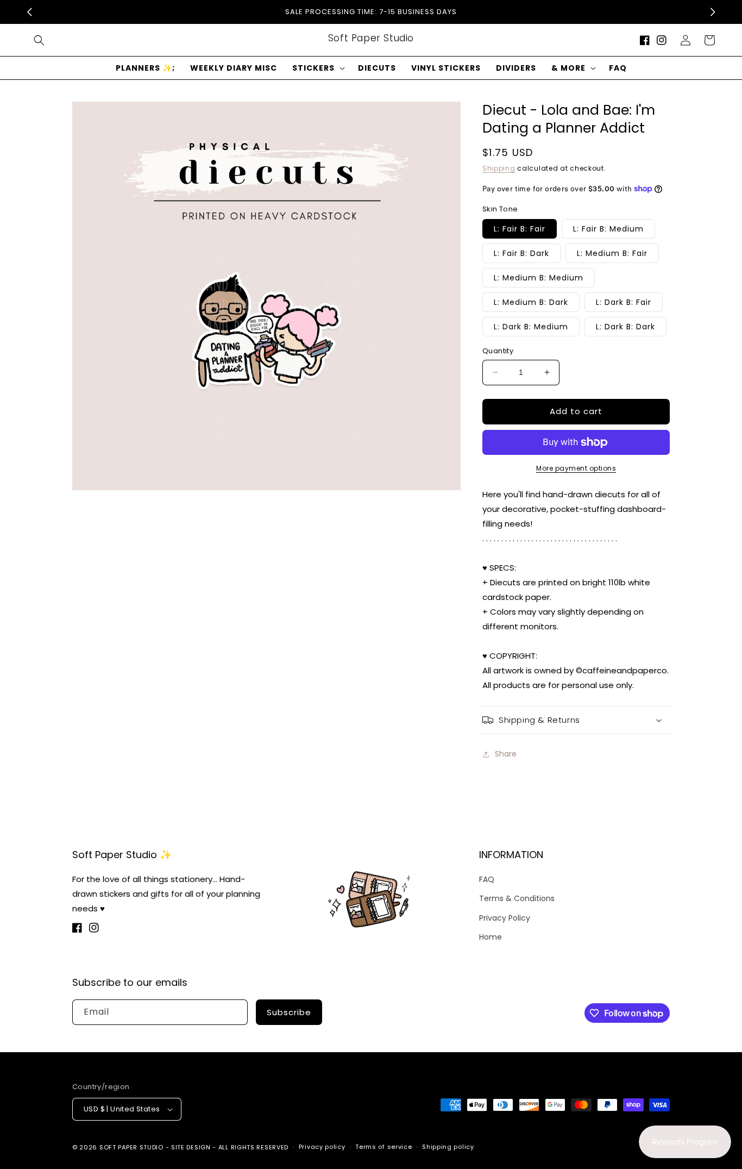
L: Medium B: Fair (612, 253)
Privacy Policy (504, 917)
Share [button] (506, 753)
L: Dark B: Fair (623, 302)
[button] (39, 40)
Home (490, 937)
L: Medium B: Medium (538, 277)
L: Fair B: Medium (608, 228)
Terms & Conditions (517, 898)
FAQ (486, 879)
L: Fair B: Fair (519, 228)
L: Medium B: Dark (531, 302)
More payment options (576, 468)
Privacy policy (322, 1146)
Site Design (191, 1147)
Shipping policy (448, 1146)
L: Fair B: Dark (521, 253)
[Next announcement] (713, 12)
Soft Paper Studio (131, 1147)
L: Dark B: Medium (531, 326)
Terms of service (383, 1146)
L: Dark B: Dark (625, 326)
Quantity (497, 351)
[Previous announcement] (29, 12)
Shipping (498, 168)
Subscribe (289, 1012)
